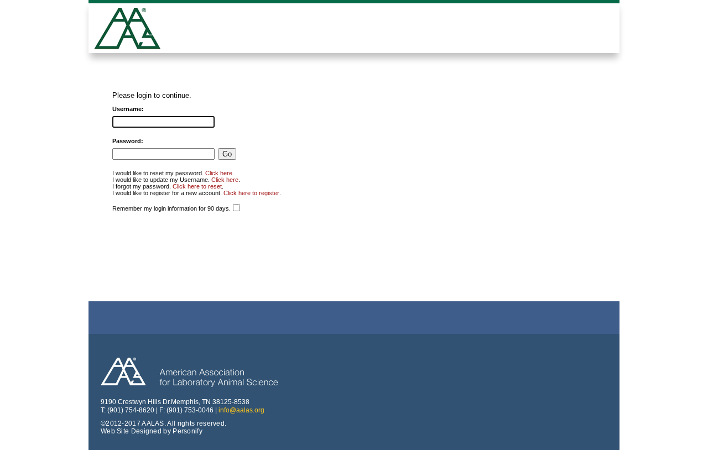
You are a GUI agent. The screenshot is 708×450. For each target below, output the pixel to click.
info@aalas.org (241, 410)
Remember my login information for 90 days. (171, 208)
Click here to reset (197, 186)
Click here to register (251, 193)
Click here (218, 173)
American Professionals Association (135, 30)
